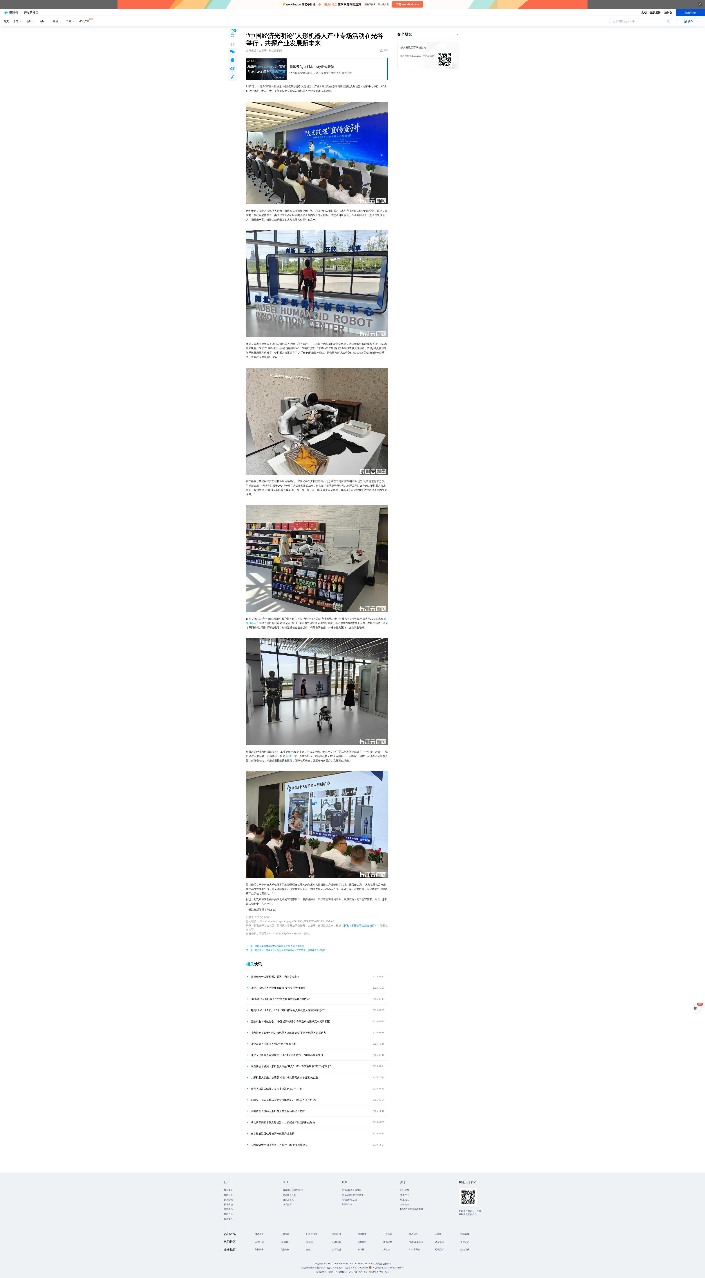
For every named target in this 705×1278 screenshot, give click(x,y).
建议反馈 (655, 12)
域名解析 (413, 1233)
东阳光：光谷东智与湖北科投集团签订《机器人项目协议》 (284, 1100)
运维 (288, 756)
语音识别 (464, 1241)
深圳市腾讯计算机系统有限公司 (316, 1267)
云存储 (438, 1233)
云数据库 (387, 1233)
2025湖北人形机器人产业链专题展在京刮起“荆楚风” (280, 999)
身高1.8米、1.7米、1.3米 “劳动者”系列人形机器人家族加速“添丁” (288, 1010)
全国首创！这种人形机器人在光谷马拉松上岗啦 (278, 1111)
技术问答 (228, 1194)
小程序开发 (414, 1249)
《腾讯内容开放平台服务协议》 (359, 925)
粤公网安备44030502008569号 (388, 1267)
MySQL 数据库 (416, 1241)
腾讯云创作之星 (349, 1199)
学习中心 (228, 1209)
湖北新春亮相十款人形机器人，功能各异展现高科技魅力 (283, 1122)
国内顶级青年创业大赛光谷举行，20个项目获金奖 (279, 1144)
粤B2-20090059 (360, 1267)
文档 (644, 12)
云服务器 (285, 1233)
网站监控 (439, 1249)
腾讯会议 (285, 1241)
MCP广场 (84, 21)
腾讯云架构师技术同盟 (352, 1194)
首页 (6, 21)
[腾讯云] (11, 12)
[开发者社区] (31, 12)
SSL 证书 (439, 1241)
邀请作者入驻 (289, 1194)
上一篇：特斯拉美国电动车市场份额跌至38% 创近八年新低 (275, 945)
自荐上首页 (288, 1199)
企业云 (309, 1241)
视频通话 (362, 1241)
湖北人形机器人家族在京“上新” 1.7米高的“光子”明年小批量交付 (287, 1055)
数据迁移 (464, 1249)
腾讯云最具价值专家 (351, 1189)
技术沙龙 (228, 1199)
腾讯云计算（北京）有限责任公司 (332, 1271)
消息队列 (336, 1233)
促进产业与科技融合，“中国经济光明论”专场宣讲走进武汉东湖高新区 (290, 1021)
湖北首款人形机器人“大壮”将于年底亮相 (273, 1044)
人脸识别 (259, 1241)
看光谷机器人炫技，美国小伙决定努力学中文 (276, 1088)
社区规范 (404, 1189)
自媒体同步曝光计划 (293, 1189)
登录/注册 (690, 12)
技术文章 (228, 1189)
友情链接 (404, 1204)
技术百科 (228, 1213)
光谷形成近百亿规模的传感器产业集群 (272, 1133)
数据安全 (259, 1249)
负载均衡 (285, 1249)
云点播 (361, 1249)
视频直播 (464, 1233)
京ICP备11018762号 (379, 1271)
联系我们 (404, 1199)
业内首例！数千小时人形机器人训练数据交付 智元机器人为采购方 (288, 1032)
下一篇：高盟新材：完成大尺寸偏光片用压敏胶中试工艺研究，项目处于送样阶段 (285, 950)
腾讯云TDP (346, 1204)
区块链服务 (311, 1233)
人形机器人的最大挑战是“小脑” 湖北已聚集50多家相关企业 (284, 1077)
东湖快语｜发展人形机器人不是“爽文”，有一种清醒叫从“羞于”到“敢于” (291, 1066)
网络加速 (362, 1233)
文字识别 (336, 1249)
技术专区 (228, 1218)
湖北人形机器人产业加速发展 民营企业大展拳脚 (278, 988)
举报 (386, 50)
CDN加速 (336, 1241)
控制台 (668, 12)
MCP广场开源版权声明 (411, 1209)
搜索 (668, 21)
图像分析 (387, 1241)
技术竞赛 (287, 1204)
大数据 (386, 1249)
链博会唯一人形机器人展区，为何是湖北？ (275, 976)
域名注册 (259, 1233)
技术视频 (228, 1204)
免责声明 (404, 1194)
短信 (308, 1249)
